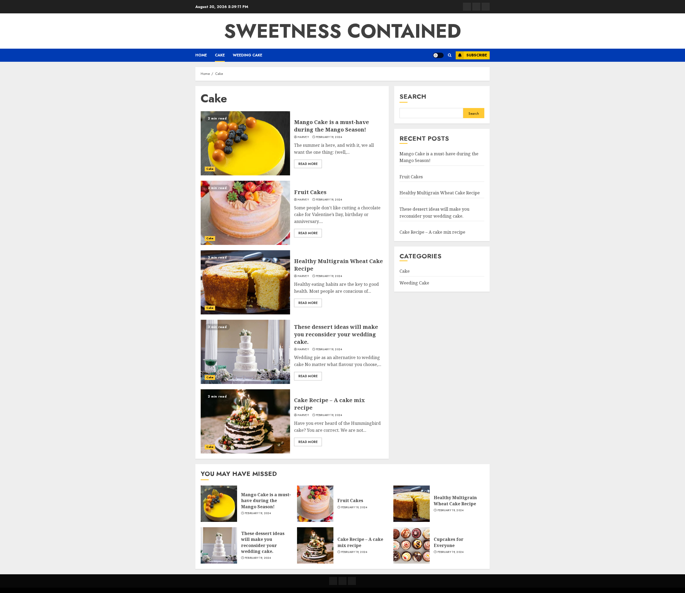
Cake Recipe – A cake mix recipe (432, 232)
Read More (308, 163)
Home (201, 55)
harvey (303, 137)
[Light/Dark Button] (438, 55)
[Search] (449, 55)
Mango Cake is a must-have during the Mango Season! (331, 125)
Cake (220, 55)
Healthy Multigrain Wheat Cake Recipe (439, 193)
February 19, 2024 (329, 137)
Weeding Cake (247, 55)
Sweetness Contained (342, 31)
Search (412, 96)
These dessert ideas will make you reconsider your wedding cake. (336, 334)
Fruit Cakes (310, 192)
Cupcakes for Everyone (448, 542)
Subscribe (476, 55)
